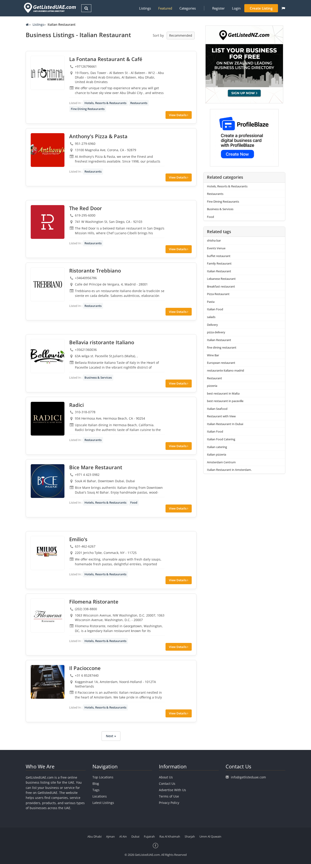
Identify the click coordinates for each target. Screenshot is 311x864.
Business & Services (98, 377)
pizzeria (212, 386)
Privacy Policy (169, 802)
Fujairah (149, 836)
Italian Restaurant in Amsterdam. (229, 470)
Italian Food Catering (221, 439)
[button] (283, 8)
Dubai (135, 836)
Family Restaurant (219, 263)
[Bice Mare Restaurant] (47, 481)
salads (211, 317)
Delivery (212, 325)
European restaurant (221, 363)
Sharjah (190, 836)
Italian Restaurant (219, 271)
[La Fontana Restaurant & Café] (47, 73)
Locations (99, 796)
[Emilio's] (47, 553)
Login (236, 8)
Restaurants (138, 103)
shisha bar (214, 240)
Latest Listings (103, 802)
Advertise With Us (172, 790)
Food (133, 502)
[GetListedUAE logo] (49, 7)
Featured (165, 8)
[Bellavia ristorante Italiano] (47, 356)
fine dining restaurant (221, 347)
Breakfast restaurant (221, 286)
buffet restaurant (218, 256)
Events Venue (216, 248)
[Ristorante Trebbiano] (47, 284)
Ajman (110, 836)
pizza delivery (216, 332)
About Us (166, 777)
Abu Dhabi (94, 836)
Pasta (210, 302)
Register (218, 8)
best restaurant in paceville (225, 401)
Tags (95, 790)
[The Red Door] (47, 222)
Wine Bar (213, 355)
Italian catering (217, 447)
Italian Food (215, 309)
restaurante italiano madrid (225, 370)
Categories (187, 8)
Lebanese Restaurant (221, 279)
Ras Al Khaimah (169, 836)
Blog (95, 783)
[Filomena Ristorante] (47, 615)
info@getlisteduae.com (248, 777)
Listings (145, 8)
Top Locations (102, 777)
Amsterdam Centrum (221, 462)
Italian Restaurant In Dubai (225, 424)
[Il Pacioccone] (47, 682)
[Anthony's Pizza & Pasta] (47, 150)
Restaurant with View (221, 416)
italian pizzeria (216, 454)
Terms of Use (169, 796)
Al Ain (123, 836)
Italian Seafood (217, 409)
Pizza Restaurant (218, 294)
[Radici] (47, 419)
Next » (111, 736)
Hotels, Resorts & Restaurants (105, 103)
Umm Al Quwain (210, 836)
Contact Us (167, 783)
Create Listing (261, 8)
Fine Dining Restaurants (88, 109)
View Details (178, 115)
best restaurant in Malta (223, 393)
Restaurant (214, 378)
